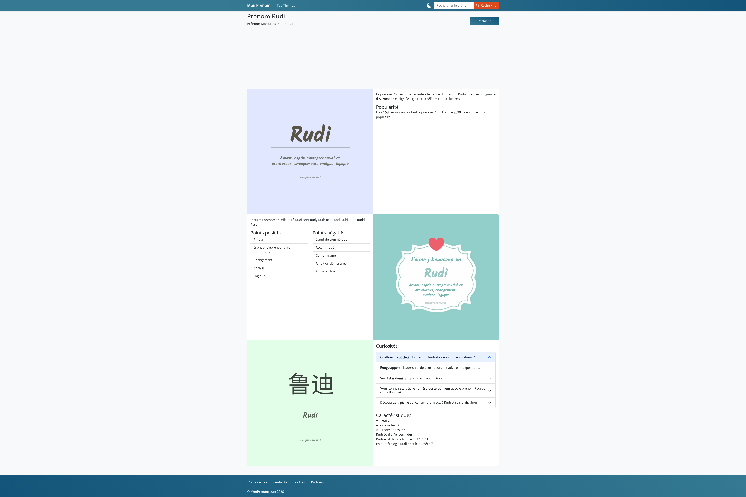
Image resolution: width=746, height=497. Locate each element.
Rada (329, 220)
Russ (253, 224)
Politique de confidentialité (267, 482)
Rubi (344, 220)
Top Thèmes (286, 5)
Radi (337, 220)
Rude (352, 220)
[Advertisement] (373, 60)
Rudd (361, 220)
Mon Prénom (259, 5)
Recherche (488, 5)
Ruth (321, 220)
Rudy (313, 220)
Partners (317, 482)
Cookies (299, 482)
